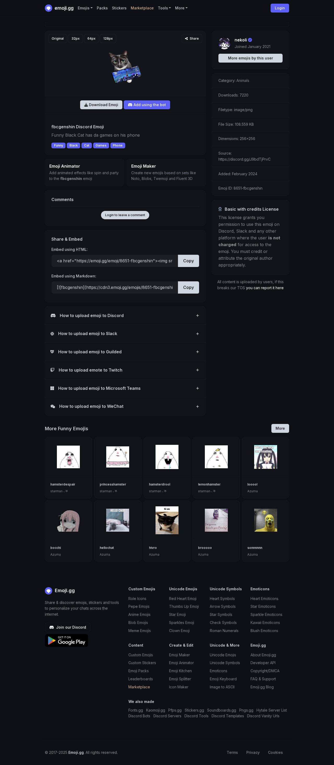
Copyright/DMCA (264, 671)
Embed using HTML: (69, 249)
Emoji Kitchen (180, 671)
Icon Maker (178, 687)
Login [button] (280, 8)
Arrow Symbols (223, 606)
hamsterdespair (62, 484)
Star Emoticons (263, 606)
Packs (102, 8)
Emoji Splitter (180, 679)
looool (252, 484)
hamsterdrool (159, 484)
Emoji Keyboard (223, 679)
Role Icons (137, 598)
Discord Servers (167, 716)
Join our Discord (70, 627)
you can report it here (265, 288)
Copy (188, 260)
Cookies (275, 752)
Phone (118, 145)
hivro (153, 548)
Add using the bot (149, 104)
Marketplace (142, 8)
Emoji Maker (179, 655)
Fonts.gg (135, 710)
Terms (232, 752)
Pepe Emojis (139, 606)
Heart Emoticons (264, 598)
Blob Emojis (138, 622)
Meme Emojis (139, 630)
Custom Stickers (142, 662)
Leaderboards (140, 679)
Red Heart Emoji (182, 598)
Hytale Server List (272, 710)
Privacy (253, 752)
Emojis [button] (84, 8)
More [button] (179, 8)
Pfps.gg (175, 710)
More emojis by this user (250, 58)
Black (73, 145)
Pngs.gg (246, 710)
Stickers (119, 8)
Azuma (252, 491)
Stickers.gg (194, 710)
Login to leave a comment (125, 215)
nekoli (241, 39)
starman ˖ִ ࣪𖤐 (59, 491)
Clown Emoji (179, 630)
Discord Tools (196, 716)
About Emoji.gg (263, 655)
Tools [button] (163, 8)
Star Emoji (177, 614)
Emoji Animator (181, 662)
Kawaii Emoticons (265, 622)
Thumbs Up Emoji (184, 606)
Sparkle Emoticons (266, 614)
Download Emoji (103, 104)
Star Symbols (221, 614)
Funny (58, 145)
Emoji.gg (64, 590)
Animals (242, 80)
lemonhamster (209, 484)
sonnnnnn (254, 548)
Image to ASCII (222, 687)
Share (194, 38)
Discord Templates (228, 716)
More (280, 428)
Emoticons (218, 671)
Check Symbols (223, 622)
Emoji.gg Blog (262, 687)
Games (101, 145)
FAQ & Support (263, 679)
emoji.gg (63, 8)
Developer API (263, 662)
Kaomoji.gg (155, 710)
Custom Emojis (140, 655)
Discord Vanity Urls (263, 716)
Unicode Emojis (223, 655)
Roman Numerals (224, 630)
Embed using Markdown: (73, 276)
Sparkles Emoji (181, 622)
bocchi (55, 548)
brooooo (205, 548)
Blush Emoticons (264, 630)
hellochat (107, 548)
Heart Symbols (222, 598)
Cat (86, 145)
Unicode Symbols (225, 662)
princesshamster (113, 484)
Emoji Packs (138, 671)
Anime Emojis (139, 614)
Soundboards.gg (221, 710)
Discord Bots (139, 716)
